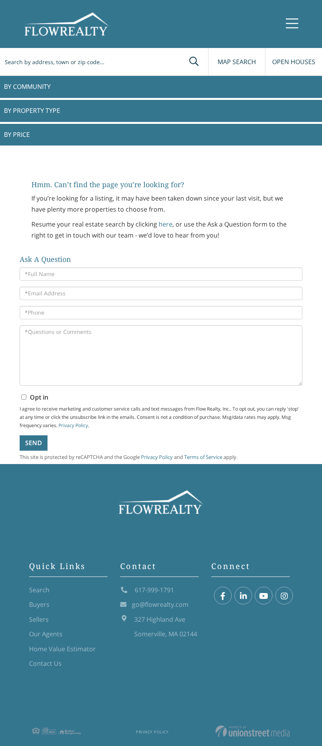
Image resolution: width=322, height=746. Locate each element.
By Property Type (32, 110)
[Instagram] (284, 596)
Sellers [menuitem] (39, 619)
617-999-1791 (153, 590)
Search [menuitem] (39, 590)
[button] (194, 62)
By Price (17, 134)
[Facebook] (222, 596)
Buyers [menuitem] (39, 604)
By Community (27, 86)
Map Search (237, 61)
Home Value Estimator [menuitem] (62, 649)
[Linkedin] (243, 596)
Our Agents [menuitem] (45, 634)
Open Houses (293, 61)
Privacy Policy (152, 732)
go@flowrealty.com (160, 604)
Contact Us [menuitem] (45, 663)
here (165, 224)
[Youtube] (263, 596)
